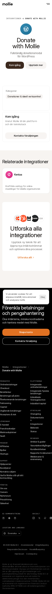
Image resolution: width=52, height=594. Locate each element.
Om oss (3, 488)
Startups (4, 454)
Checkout (4, 388)
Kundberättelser (38, 449)
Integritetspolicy (42, 545)
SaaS (2, 436)
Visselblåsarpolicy (37, 549)
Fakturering (5, 403)
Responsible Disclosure (17, 549)
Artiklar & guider (37, 441)
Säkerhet (4, 503)
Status (33, 431)
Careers (4, 492)
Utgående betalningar (10, 411)
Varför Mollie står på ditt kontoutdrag (12, 476)
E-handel (4, 424)
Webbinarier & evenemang (37, 457)
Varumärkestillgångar (40, 445)
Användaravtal (27, 545)
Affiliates (4, 446)
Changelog (35, 414)
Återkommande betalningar (13, 399)
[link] (17, 218)
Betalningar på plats (9, 396)
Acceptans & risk (8, 414)
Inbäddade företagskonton (37, 398)
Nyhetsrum (5, 496)
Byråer (3, 450)
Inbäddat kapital (38, 403)
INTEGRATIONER (13, 18)
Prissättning (6, 499)
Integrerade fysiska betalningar (39, 392)
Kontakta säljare (8, 471)
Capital (3, 407)
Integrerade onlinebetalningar (38, 385)
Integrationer (20, 367)
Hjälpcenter (5, 464)
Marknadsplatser (8, 432)
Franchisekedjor (7, 428)
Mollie (5, 367)
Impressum (19, 554)
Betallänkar (5, 392)
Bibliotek (34, 427)
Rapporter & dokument (41, 453)
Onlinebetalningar (8, 384)
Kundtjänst (5, 468)
